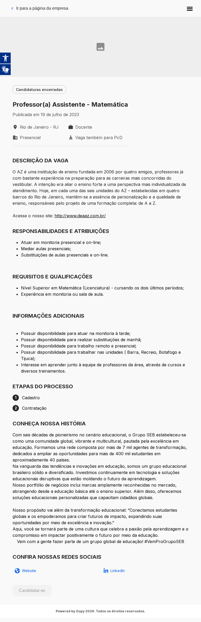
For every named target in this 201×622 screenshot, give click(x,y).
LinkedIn (117, 570)
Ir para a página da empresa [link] (42, 8)
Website (29, 570)
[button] (190, 8)
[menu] (190, 8)
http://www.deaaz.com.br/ (80, 215)
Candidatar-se (32, 590)
